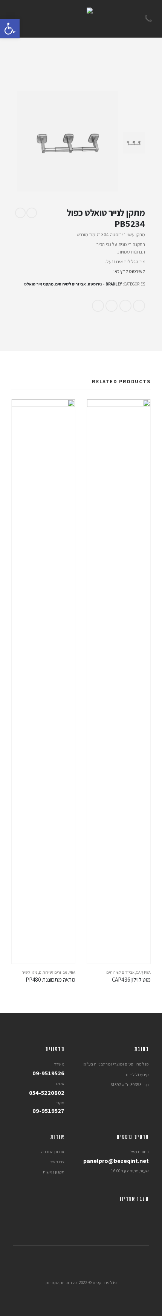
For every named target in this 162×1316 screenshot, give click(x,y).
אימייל (98, 306)
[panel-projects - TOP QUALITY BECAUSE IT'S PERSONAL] (81, 19)
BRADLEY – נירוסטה (105, 284)
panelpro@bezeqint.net (116, 1161)
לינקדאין (125, 306)
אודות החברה (52, 1151)
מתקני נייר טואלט (38, 284)
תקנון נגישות (53, 1172)
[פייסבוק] (143, 1214)
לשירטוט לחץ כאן (129, 271)
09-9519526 (48, 1073)
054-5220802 (46, 1092)
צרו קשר (57, 1161)
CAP (139, 972)
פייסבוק (139, 306)
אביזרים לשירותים (70, 284)
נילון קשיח (29, 972)
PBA (147, 972)
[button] (10, 28)
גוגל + (111, 306)
